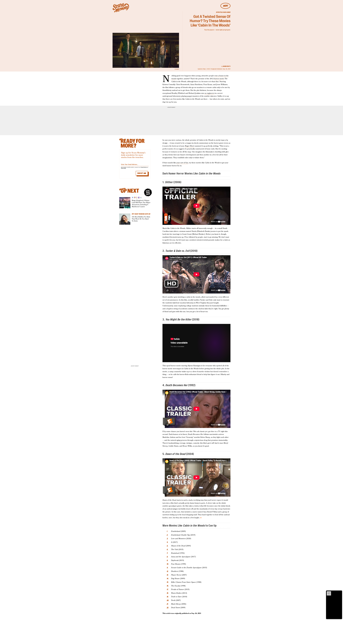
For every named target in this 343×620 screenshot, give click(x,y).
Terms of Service (144, 167)
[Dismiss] (340, 592)
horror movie (219, 79)
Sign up (140, 173)
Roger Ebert (189, 146)
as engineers (209, 93)
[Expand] (328, 592)
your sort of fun (182, 163)
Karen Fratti (226, 66)
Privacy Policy (123, 168)
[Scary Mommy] (120, 7)
